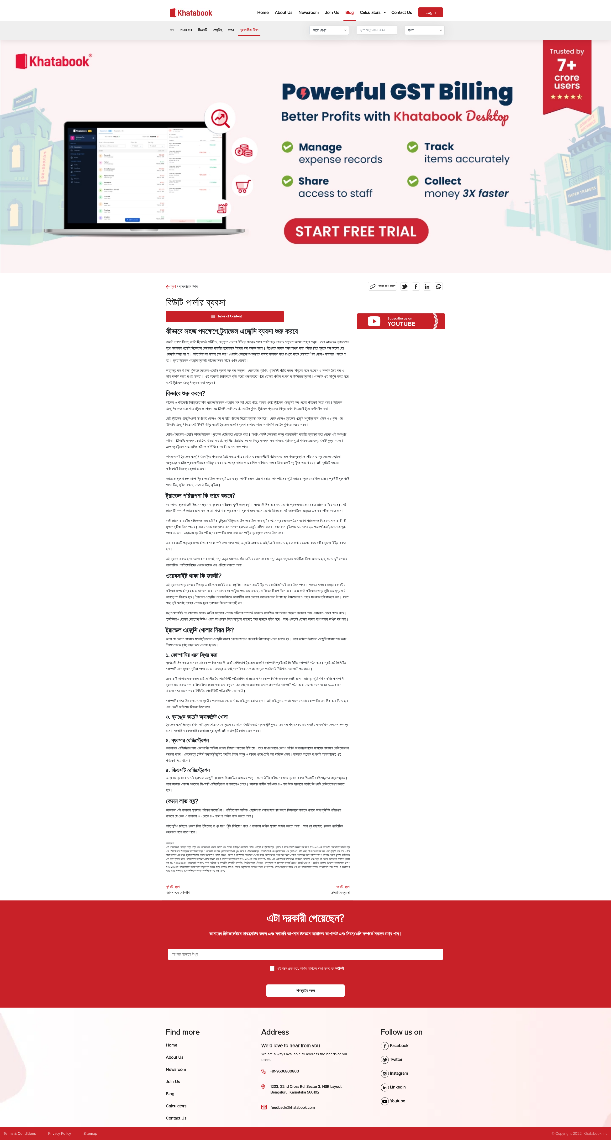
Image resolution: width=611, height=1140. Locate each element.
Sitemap (90, 1133)
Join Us (332, 12)
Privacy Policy (59, 1133)
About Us (283, 12)
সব (172, 30)
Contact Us (401, 12)
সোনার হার (186, 30)
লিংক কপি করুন (381, 285)
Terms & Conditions (20, 1133)
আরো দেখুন (319, 30)
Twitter (395, 1059)
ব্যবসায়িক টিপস (249, 30)
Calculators (370, 12)
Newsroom (309, 12)
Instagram (398, 1073)
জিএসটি (202, 30)
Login (431, 12)
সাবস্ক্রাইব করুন (305, 990)
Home (264, 12)
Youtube (397, 1100)
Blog (349, 12)
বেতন (231, 30)
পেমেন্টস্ (217, 30)
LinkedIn (397, 1087)
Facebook (398, 1045)
